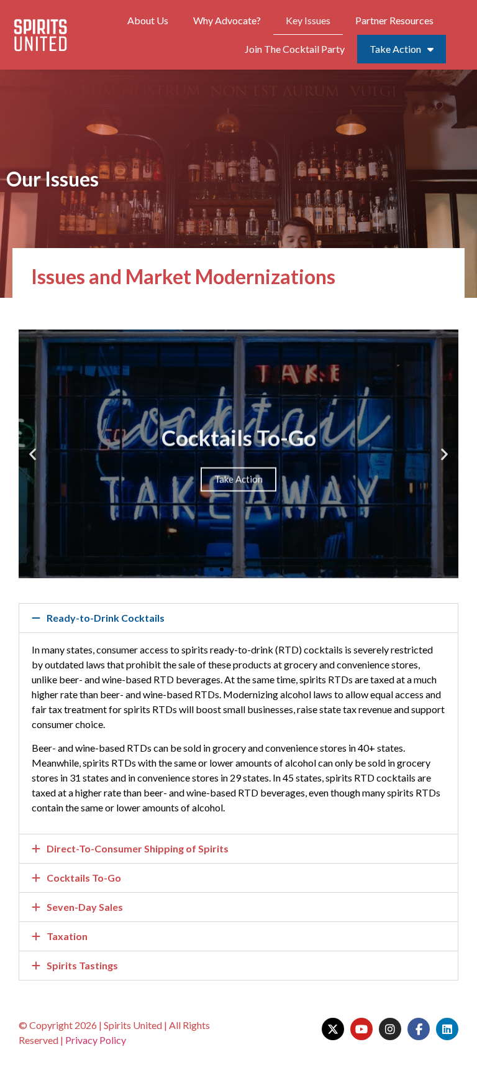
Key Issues (308, 20)
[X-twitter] (333, 1029)
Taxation (67, 936)
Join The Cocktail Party (295, 49)
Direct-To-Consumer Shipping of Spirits (138, 848)
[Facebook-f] (418, 1029)
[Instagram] (390, 1029)
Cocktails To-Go (84, 878)
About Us (147, 20)
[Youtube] (361, 1029)
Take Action (395, 49)
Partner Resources (394, 20)
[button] (210, 569)
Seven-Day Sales (85, 907)
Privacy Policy (95, 1040)
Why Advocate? (227, 20)
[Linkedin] (447, 1029)
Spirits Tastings (82, 965)
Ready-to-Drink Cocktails (106, 618)
